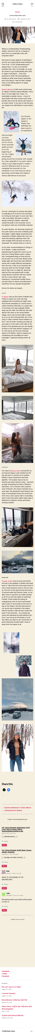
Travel (17, 12)
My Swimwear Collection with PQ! (14, 1000)
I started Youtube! (8, 993)
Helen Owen (17, 4)
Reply (4, 845)
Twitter (4, 974)
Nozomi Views (15, 471)
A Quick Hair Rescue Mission (13, 1015)
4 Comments (18, 22)
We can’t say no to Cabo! (11, 987)
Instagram (5, 971)
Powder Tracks (7, 581)
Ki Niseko (5, 297)
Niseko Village (7, 89)
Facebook (5, 976)
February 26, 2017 (25, 19)
